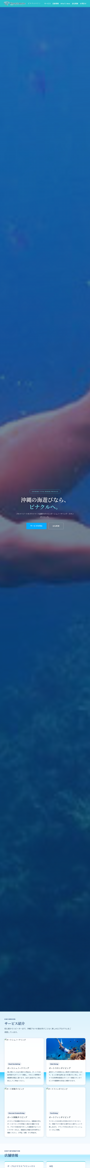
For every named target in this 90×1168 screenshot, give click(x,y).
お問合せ (83, 3)
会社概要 (75, 3)
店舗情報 (55, 3)
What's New (65, 3)
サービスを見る (36, 526)
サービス (47, 3)
